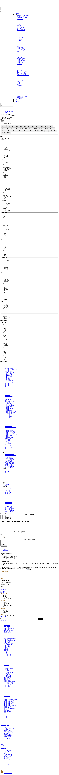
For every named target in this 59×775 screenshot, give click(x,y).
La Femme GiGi (8, 407)
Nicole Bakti (6, 695)
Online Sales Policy (6, 603)
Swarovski (7, 444)
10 (33, 126)
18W (47, 128)
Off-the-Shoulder (7, 281)
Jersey (5, 246)
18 (51, 126)
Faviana (6, 386)
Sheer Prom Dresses (8, 464)
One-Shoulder (6, 282)
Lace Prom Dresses (8, 460)
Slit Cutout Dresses (8, 494)
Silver (5, 358)
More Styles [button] (5, 486)
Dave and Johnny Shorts (9, 385)
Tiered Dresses (7, 495)
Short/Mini (6, 267)
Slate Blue (6, 334)
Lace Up (5, 205)
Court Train (6, 263)
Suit (4, 178)
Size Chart (2, 547)
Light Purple (6, 339)
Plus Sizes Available (7, 196)
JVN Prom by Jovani (9, 404)
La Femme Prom (8, 409)
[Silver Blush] (6, 537)
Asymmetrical (6, 261)
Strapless (5, 288)
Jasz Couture (7, 390)
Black (5, 355)
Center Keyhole (7, 189)
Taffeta (5, 254)
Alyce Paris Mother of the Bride (11, 369)
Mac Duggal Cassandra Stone (10, 412)
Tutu (5, 180)
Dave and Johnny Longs (9, 384)
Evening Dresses (8, 471)
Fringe (5, 233)
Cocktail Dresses (7, 146)
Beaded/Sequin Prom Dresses (10, 455)
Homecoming (6, 151)
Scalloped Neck (7, 285)
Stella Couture (7, 439)
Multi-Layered (6, 192)
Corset (5, 190)
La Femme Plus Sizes (9, 408)
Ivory (5, 351)
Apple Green (6, 327)
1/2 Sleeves (6, 304)
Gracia (6, 485)
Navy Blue (6, 336)
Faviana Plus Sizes (8, 388)
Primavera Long (8, 436)
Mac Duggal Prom (8, 420)
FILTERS (40, 618)
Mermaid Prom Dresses (9, 462)
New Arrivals (7, 491)
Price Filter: (4, 118)
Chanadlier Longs (8, 375)
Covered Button (7, 203)
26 (17, 128)
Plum (5, 346)
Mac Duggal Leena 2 (9, 419)
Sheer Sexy (6, 175)
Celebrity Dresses (7, 188)
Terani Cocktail (8, 445)
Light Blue (6, 332)
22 (8, 128)
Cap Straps (6, 315)
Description (5, 549)
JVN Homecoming (8, 403)
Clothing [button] (4, 482)
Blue (5, 335)
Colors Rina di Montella (9, 382)
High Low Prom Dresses (9, 459)
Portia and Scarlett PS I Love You (11, 434)
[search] (6, 7)
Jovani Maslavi (8, 398)
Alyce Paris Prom (8, 370)
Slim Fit (5, 299)
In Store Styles (7, 490)
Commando (7, 484)
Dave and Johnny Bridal (9, 383)
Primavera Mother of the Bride (10, 437)
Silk (4, 253)
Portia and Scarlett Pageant (10, 432)
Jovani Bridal (6, 664)
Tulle (5, 255)
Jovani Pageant (8, 399)
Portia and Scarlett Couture (10, 430)
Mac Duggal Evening (9, 414)
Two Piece (6, 182)
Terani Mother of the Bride (10, 448)
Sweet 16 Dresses (8, 509)
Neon (5, 217)
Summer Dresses (8, 476)
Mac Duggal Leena (8, 418)
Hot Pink (5, 343)
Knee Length (6, 266)
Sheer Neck (6, 287)
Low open (6, 207)
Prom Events (5, 597)
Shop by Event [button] (5, 468)
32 (31, 128)
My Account (5, 610)
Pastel (5, 220)
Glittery (5, 215)
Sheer (5, 208)
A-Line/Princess (7, 295)
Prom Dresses (6, 154)
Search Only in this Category (7, 117)
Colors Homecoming (9, 380)
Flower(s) (5, 232)
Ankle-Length (6, 260)
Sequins (5, 237)
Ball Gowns (6, 162)
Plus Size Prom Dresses (9, 463)
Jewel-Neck (6, 279)
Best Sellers (3, 620)
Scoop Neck (6, 286)
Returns (4, 596)
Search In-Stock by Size (6, 123)
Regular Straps (6, 316)
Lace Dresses (6, 166)
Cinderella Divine (8, 376)
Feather (5, 230)
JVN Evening (7, 402)
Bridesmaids (6, 143)
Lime (5, 329)
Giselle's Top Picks (8, 488)
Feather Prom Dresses (9, 458)
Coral (5, 350)
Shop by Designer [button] (4, 635)
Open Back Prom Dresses (9, 454)
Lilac (5, 338)
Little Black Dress (7, 167)
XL (4, 132)
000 (4, 126)
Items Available (5, 550)
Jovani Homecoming (9, 396)
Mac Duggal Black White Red (10, 411)
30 (26, 128)
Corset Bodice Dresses (9, 489)
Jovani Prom (7, 400)
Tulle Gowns (7, 496)
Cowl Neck (6, 275)
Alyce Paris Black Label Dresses (11, 367)
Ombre (5, 219)
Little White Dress (7, 168)
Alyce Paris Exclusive (9, 368)
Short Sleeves (6, 308)
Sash (5, 236)
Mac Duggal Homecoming (10, 417)
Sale (6, 481)
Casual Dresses (6, 144)
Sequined (5, 252)
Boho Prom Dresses (8, 456)
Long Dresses (6, 169)
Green (5, 328)
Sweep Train (6, 268)
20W (53, 128)
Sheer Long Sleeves (7, 307)
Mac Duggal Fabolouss (9, 415)
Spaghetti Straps (7, 317)
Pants (5, 171)
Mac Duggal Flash (8, 416)
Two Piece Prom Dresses (9, 466)
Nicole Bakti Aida (8, 425)
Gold (5, 353)
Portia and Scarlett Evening (10, 431)
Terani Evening (8, 446)
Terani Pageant (7, 449)
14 (42, 126)
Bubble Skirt (6, 187)
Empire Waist (6, 296)
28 (22, 128)
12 (38, 126)
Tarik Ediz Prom (8, 443)
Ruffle (5, 235)
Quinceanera (6, 155)
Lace (5, 234)
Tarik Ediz (7, 442)
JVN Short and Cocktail (9, 405)
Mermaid (5, 298)
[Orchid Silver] (8, 537)
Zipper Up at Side (7, 210)
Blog (4, 606)
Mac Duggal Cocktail (9, 413)
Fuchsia (5, 344)
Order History (5, 611)
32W (32, 130)
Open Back (6, 194)
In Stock (15, 525)
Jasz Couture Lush (8, 391)
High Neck (6, 278)
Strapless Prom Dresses (9, 465)
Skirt (5, 177)
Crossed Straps (6, 204)
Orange (5, 348)
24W (10, 130)
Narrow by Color (5, 322)
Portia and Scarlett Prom (9, 433)
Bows (5, 227)
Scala (6, 441)
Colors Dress (7, 378)
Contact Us (5, 595)
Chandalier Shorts (8, 374)
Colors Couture (8, 377)
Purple (5, 337)
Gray (5, 357)
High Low (6, 191)
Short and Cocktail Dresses (10, 475)
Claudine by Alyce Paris (9, 373)
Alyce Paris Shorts (8, 371)
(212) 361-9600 (3, 589)
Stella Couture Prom (8, 440)
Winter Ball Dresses (8, 477)
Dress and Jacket (7, 164)
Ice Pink (5, 340)
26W (16, 130)
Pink (5, 342)
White (5, 359)
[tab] (31, 408)
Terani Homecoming (9, 447)
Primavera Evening (8, 435)
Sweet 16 (5, 157)
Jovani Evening (8, 395)
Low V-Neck (6, 280)
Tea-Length (6, 269)
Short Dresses (6, 176)
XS (42, 130)
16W (42, 128)
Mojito (5, 326)
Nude (5, 352)
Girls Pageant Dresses (8, 150)
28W (21, 130)
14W (36, 128)
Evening (5, 148)
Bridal (5, 142)
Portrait (5, 283)
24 (13, 128)
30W (27, 130)
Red (4, 347)
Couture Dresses (8, 470)
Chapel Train (6, 262)
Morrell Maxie (7, 422)
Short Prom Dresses (8, 457)
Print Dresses (6, 172)
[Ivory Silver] (4, 537)
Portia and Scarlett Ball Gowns (10, 427)
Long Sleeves (6, 306)
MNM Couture (8, 421)
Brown (5, 354)
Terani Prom (7, 450)
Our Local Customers (4, 616)
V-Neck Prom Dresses (9, 467)
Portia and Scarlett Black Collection (11, 428)
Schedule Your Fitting (7, 598)
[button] (17, 13)
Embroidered (6, 229)
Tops (5, 179)
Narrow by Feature (5, 138)
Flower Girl (6, 149)
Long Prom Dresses (8, 461)
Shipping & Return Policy (7, 605)
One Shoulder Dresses (9, 492)
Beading (5, 226)
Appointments (3, 745)
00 (9, 126)
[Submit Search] (1, 105)
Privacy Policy (5, 604)
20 (4, 128)
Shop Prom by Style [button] (6, 451)
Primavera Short (8, 438)
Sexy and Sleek (7, 174)
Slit (4, 198)
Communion (6, 147)
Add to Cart (3, 544)
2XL (9, 132)
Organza (5, 249)
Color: (1, 534)
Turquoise (6, 331)
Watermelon (6, 345)
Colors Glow (7, 379)
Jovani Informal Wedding (9, 397)
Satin (5, 250)
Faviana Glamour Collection (10, 387)
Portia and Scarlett (8, 426)
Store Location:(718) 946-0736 (3, 592)
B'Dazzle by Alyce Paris (9, 372)
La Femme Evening (8, 406)
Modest (5, 170)
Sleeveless (6, 310)
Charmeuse (6, 242)
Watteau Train (6, 270)
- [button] (3, 366)
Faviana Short (7, 389)
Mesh (5, 248)
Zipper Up (6, 209)
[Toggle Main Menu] (0, 11)
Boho (5, 163)
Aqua (5, 330)
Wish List (4, 612)
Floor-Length (6, 265)
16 (47, 126)
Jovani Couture (8, 394)
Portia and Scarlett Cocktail (10, 429)
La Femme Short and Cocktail (10, 410)
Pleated (5, 195)
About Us (4, 602)
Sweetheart (6, 289)
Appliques (6, 225)
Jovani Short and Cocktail (9, 401)
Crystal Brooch (6, 228)
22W (5, 130)
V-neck (5, 290)
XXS (38, 130)
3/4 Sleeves (6, 305)
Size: (1, 529)
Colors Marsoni (8, 381)
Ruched (5, 197)
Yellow (5, 324)
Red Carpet (6, 156)
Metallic (5, 216)
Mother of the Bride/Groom (10, 473)
